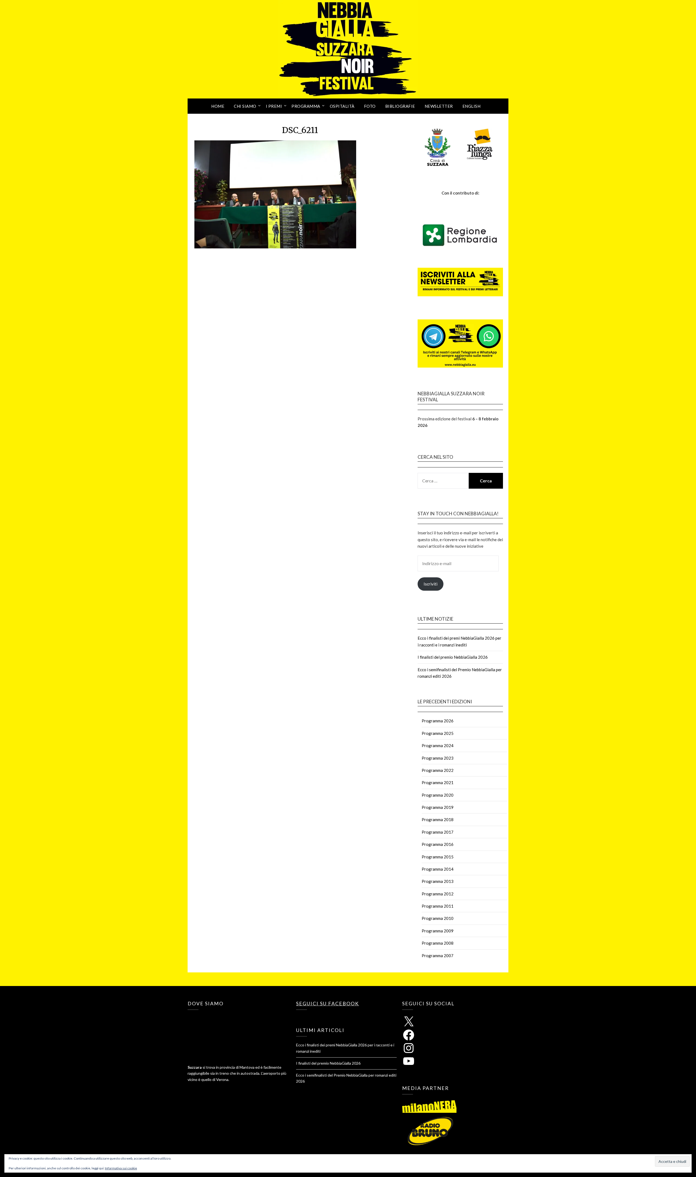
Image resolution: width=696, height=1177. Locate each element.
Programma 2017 (437, 832)
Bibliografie (400, 106)
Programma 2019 (437, 807)
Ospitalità (342, 106)
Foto (370, 106)
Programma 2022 (437, 770)
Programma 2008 (437, 943)
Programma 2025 (437, 733)
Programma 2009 (437, 930)
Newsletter (439, 106)
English (471, 106)
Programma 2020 (437, 795)
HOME (217, 106)
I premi (274, 106)
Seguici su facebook (327, 1003)
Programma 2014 (437, 869)
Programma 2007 (437, 955)
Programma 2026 (437, 720)
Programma (305, 106)
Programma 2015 (437, 856)
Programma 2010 (437, 918)
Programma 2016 (437, 844)
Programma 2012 (437, 893)
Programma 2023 (437, 758)
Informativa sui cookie (121, 1168)
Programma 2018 (437, 819)
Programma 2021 (437, 782)
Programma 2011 (437, 906)
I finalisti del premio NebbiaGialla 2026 (453, 657)
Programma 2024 (437, 745)
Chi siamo (245, 106)
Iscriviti (430, 583)
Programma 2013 (437, 881)
